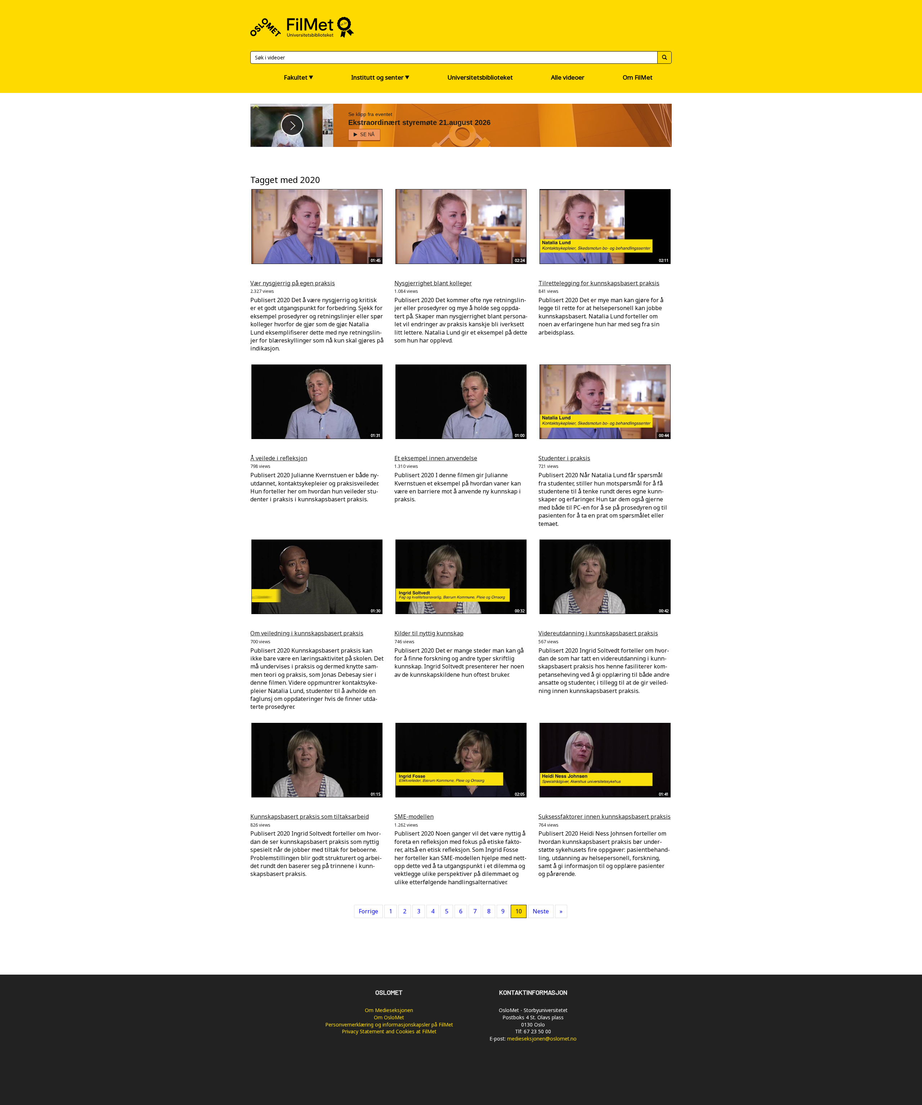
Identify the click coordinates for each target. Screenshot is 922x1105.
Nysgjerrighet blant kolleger (433, 283)
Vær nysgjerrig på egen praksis (292, 283)
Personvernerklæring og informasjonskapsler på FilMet (389, 1024)
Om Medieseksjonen (389, 1010)
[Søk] (664, 57)
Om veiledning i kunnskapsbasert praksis (306, 633)
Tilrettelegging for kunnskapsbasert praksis (598, 283)
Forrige (368, 911)
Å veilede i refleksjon (278, 458)
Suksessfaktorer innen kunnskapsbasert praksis (604, 816)
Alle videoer (568, 77)
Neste (541, 911)
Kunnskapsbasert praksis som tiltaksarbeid (309, 816)
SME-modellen (414, 816)
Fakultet (296, 77)
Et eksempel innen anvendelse (435, 458)
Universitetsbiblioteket (480, 77)
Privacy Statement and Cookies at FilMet (389, 1031)
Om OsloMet (389, 1017)
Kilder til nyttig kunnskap (429, 633)
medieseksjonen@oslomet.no (542, 1038)
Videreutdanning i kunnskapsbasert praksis (598, 633)
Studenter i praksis (564, 458)
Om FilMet (638, 77)
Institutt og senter (377, 77)
